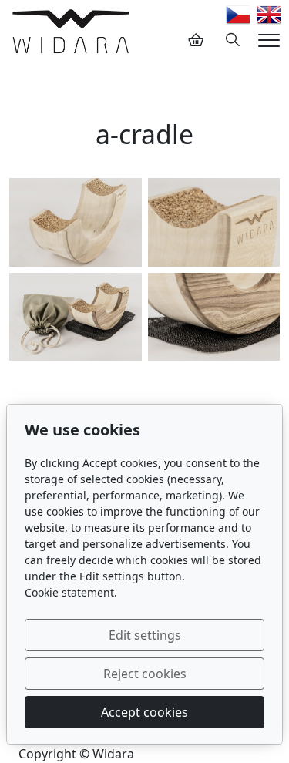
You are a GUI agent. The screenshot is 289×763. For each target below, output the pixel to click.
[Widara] (70, 30)
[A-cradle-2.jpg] (75, 222)
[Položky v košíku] (195, 40)
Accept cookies (144, 712)
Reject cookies (145, 673)
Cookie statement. (71, 592)
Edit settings (145, 635)
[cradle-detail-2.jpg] (214, 317)
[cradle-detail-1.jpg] (214, 222)
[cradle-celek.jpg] (75, 317)
